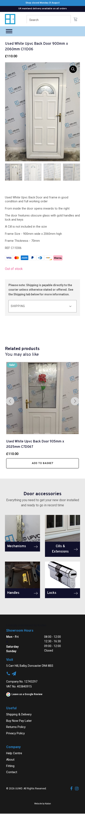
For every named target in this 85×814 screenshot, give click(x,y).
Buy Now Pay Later (19, 721)
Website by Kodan (42, 803)
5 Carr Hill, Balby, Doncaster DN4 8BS (29, 665)
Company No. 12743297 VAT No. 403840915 (21, 684)
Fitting (10, 766)
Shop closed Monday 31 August (43, 2)
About (10, 759)
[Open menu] (9, 31)
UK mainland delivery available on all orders (42, 8)
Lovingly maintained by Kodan (26, 625)
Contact (11, 772)
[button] (73, 69)
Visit (9, 660)
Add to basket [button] (42, 463)
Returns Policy (16, 727)
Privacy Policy (15, 733)
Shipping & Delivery (19, 714)
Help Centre (14, 753)
